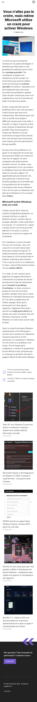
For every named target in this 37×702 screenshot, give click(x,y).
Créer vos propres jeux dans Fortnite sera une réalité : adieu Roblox (19, 372)
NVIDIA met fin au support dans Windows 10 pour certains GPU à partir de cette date (16, 524)
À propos (7, 691)
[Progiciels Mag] (3, 2)
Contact (10, 661)
